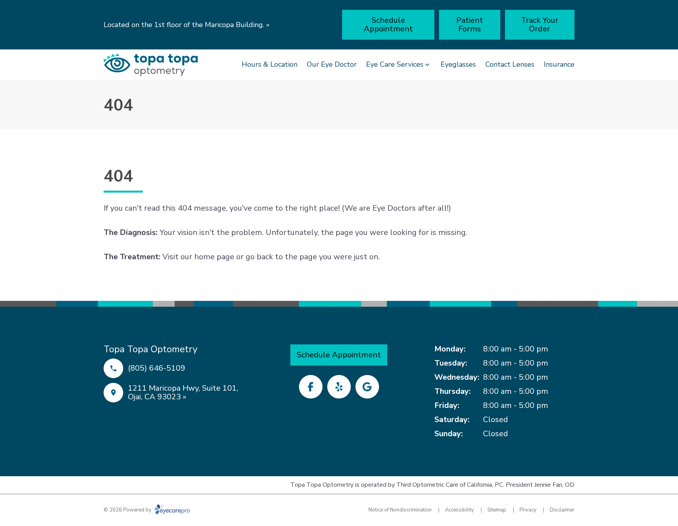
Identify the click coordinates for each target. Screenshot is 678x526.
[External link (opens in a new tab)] (367, 387)
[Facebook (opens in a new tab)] (311, 387)
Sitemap (496, 509)
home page (214, 256)
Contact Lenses (509, 64)
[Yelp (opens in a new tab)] (339, 387)
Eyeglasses (458, 64)
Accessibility (459, 509)
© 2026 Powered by (128, 509)
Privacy (527, 509)
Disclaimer (562, 509)
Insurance (559, 64)
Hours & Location (269, 64)
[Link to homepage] (151, 64)
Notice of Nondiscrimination (400, 509)
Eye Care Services (394, 64)
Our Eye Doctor (332, 64)
